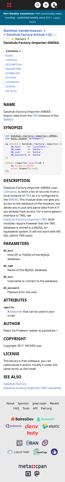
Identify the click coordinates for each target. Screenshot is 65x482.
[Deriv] (32, 426)
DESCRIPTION (13, 64)
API (35, 408)
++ (7, 38)
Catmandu (10, 192)
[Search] (38, 5)
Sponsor (23, 403)
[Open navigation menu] (46, 5)
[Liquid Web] (18, 451)
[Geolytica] (19, 442)
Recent (54, 403)
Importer (16, 311)
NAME (9, 55)
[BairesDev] (22, 419)
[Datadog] (13, 426)
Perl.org (46, 408)
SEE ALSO (11, 90)
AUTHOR (10, 77)
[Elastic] (50, 426)
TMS (35, 115)
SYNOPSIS (11, 60)
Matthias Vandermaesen (22, 31)
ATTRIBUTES (12, 73)
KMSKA (8, 119)
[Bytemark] (45, 419)
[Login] (54, 5)
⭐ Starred (19, 39)
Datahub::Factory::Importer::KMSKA (34, 136)
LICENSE (10, 86)
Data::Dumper (19, 138)
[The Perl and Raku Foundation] (54, 451)
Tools (26, 408)
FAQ (16, 408)
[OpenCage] (40, 451)
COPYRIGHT (12, 82)
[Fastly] (33, 433)
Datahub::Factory (14, 384)
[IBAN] (32, 442)
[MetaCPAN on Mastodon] (40, 474)
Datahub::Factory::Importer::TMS (25, 219)
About (10, 403)
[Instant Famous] (45, 442)
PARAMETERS (13, 68)
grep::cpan (39, 403)
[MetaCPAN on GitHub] (28, 474)
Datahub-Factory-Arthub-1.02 (29, 35)
